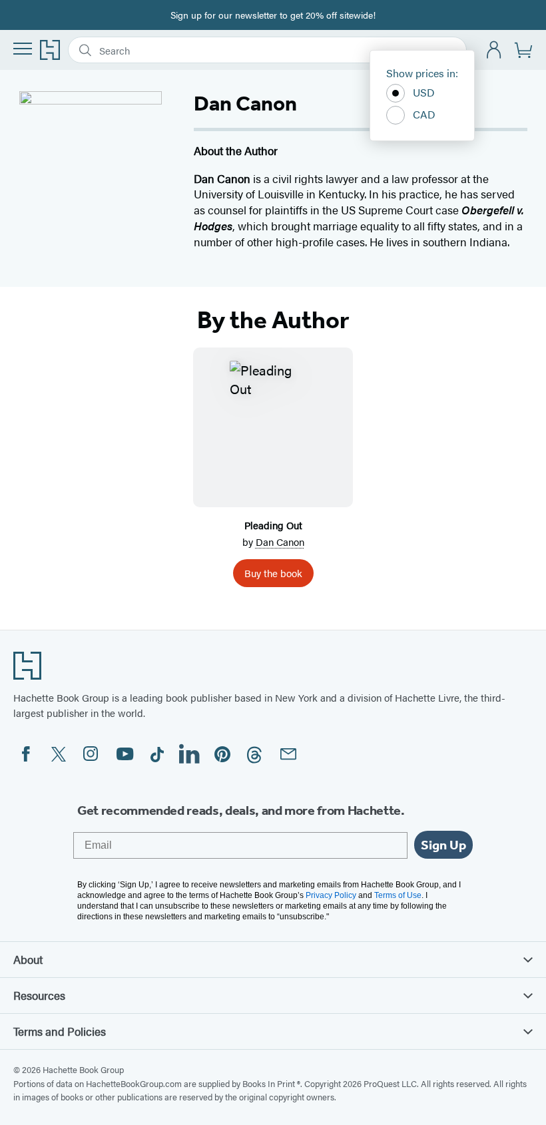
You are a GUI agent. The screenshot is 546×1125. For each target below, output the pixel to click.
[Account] (494, 50)
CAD (424, 114)
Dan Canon (280, 542)
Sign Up (443, 845)
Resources (39, 995)
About (28, 959)
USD (424, 92)
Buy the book (273, 573)
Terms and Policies (59, 1031)
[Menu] (22, 49)
